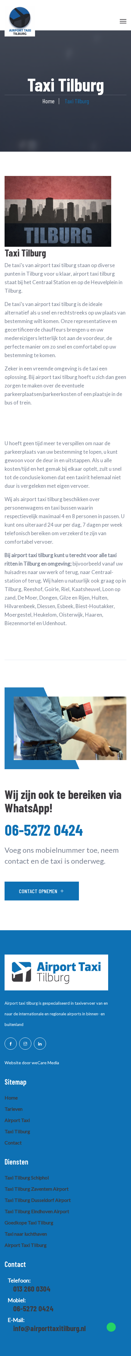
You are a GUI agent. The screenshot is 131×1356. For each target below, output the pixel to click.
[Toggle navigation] (123, 21)
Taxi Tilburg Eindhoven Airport (37, 1211)
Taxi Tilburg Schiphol (27, 1177)
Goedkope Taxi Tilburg (29, 1222)
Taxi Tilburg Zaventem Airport (37, 1189)
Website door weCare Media (32, 1062)
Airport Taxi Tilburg (26, 1245)
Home (48, 101)
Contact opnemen (38, 891)
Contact (13, 1142)
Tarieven (14, 1109)
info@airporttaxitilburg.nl (49, 1328)
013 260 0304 (32, 1288)
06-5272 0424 (44, 829)
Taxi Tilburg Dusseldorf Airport (38, 1200)
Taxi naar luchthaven (26, 1234)
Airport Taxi (17, 1120)
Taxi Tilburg (17, 1131)
